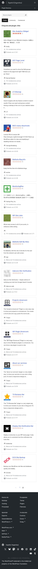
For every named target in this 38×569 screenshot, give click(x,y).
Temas (22, 500)
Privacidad (5, 507)
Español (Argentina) (12, 545)
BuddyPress (6, 537)
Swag (22, 522)
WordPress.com (8, 527)
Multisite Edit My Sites (20, 242)
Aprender (5, 512)
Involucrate (23, 512)
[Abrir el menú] (35, 2)
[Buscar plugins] (25, 15)
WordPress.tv (7, 522)
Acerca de (5, 497)
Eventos (22, 515)
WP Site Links (17, 215)
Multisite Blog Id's (19, 159)
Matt (4, 531)
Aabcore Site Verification (21, 271)
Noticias (4, 500)
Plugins (22, 503)
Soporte (4, 515)
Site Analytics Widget (20, 31)
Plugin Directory (6, 8)
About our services (19, 363)
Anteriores (16, 487)
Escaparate (23, 497)
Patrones (23, 507)
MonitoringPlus (18, 186)
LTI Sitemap (16, 92)
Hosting (4, 503)
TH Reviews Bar (18, 394)
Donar (23, 519)
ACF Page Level (18, 60)
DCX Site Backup (18, 457)
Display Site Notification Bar (22, 426)
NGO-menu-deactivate (21, 126)
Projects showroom (19, 300)
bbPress (5, 534)
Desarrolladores (7, 519)
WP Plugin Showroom (20, 331)
